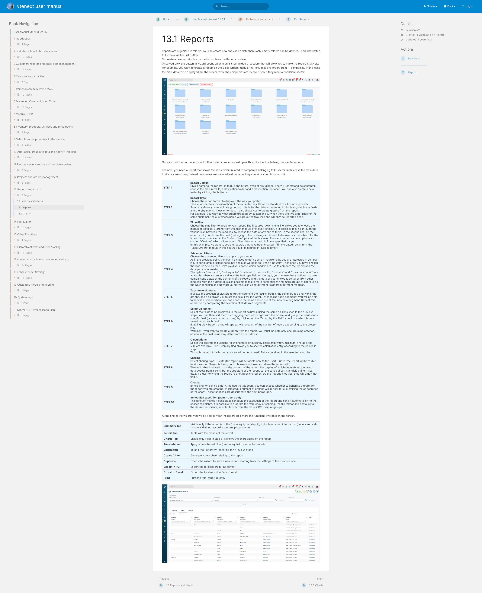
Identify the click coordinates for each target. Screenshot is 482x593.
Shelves (432, 6)
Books (451, 6)
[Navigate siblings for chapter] (231, 19)
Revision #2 (413, 30)
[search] (241, 6)
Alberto (440, 34)
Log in (469, 6)
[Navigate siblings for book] (177, 19)
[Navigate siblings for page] (279, 19)
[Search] (217, 6)
